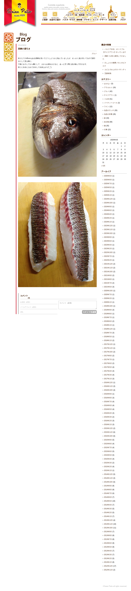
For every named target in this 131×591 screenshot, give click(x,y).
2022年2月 (108, 260)
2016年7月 (108, 402)
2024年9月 (108, 207)
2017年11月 (108, 348)
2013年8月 (108, 535)
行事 (105, 130)
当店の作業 (108, 114)
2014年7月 (108, 493)
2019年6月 (108, 321)
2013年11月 (108, 524)
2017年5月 (108, 367)
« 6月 (103, 166)
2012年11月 (108, 570)
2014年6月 (108, 497)
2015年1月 (108, 470)
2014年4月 (108, 505)
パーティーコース (110, 103)
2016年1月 (108, 424)
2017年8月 (108, 356)
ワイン (106, 106)
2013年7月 (108, 539)
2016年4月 (108, 413)
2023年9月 (108, 237)
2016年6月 (108, 405)
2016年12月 (108, 382)
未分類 (106, 122)
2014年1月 (108, 516)
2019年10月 (108, 306)
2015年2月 (108, 467)
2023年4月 (108, 245)
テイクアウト (109, 95)
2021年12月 (108, 264)
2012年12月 (108, 566)
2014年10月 (108, 482)
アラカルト (108, 87)
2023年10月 (108, 233)
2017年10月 (108, 352)
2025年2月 (108, 191)
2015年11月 (108, 432)
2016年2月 (108, 421)
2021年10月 (108, 272)
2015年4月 (108, 459)
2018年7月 (108, 333)
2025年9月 (108, 180)
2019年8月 (108, 314)
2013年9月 (108, 532)
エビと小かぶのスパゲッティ (115, 70)
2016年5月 (108, 409)
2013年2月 (108, 558)
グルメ (94, 54)
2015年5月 (108, 455)
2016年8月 (108, 398)
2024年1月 (108, 222)
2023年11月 (108, 229)
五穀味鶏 (108, 73)
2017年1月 (108, 379)
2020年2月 (108, 298)
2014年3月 (108, 509)
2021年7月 (108, 283)
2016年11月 (108, 386)
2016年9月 (108, 394)
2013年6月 (108, 543)
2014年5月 (108, 501)
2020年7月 (108, 294)
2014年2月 (108, 512)
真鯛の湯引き (24, 48)
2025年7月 (108, 184)
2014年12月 (108, 474)
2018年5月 (108, 337)
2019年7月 (108, 317)
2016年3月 (108, 417)
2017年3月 (108, 375)
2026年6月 (108, 176)
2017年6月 (108, 363)
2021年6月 (108, 287)
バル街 (106, 99)
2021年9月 (108, 275)
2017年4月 (108, 371)
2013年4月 (108, 551)
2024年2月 (108, 218)
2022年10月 (108, 252)
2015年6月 (108, 451)
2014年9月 (108, 486)
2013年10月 (108, 528)
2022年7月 (108, 256)
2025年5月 (108, 187)
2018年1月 (108, 340)
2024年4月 (108, 214)
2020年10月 (108, 291)
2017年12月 (108, 344)
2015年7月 (108, 447)
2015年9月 (108, 440)
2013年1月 (108, 562)
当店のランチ (109, 110)
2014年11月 (108, 478)
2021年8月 (108, 279)
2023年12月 (108, 226)
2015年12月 (108, 428)
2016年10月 (108, 390)
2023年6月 (108, 241)
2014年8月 (108, 490)
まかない (107, 84)
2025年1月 (108, 195)
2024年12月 (108, 199)
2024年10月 (108, 203)
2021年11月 (108, 268)
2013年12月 (108, 520)
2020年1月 (108, 302)
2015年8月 (108, 444)
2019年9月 (108, 310)
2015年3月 (108, 463)
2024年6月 (108, 210)
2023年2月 (108, 249)
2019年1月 (108, 325)
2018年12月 (108, 329)
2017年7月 (108, 359)
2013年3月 (108, 555)
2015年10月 (108, 436)
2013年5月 (108, 547)
